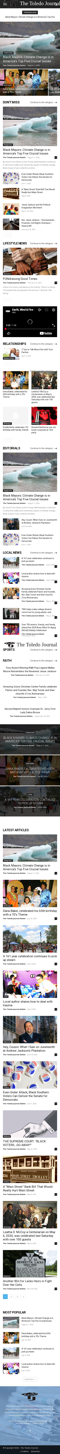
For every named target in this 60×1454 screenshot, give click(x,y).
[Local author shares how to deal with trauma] (11, 578)
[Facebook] (30, 1431)
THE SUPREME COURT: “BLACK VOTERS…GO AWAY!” (24, 1143)
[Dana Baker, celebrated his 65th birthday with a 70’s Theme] (24, 82)
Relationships (9, 358)
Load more (29, 1379)
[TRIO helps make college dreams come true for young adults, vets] (11, 613)
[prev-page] (5, 235)
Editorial (7, 1042)
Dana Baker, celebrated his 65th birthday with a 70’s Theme (15, 394)
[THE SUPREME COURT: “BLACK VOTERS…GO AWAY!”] (30, 1124)
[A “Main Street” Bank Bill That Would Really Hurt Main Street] (11, 193)
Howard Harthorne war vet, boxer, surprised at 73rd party (43, 430)
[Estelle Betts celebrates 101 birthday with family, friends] (16, 416)
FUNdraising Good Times (20, 279)
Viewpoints (8, 53)
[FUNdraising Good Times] (30, 261)
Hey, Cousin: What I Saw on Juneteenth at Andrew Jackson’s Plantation (29, 1048)
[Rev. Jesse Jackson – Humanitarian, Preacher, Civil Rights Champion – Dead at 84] (11, 224)
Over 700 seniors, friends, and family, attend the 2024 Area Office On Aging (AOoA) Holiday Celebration (39, 627)
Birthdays (8, 85)
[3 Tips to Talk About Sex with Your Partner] (11, 354)
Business (7, 274)
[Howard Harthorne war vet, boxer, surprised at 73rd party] (44, 416)
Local (54, 85)
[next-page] (9, 235)
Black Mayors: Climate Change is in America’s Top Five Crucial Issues (26, 151)
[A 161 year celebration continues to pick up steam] (11, 562)
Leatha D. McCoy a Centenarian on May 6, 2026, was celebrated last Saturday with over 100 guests (43, 397)
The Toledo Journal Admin (14, 157)
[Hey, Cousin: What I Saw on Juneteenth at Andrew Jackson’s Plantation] (11, 524)
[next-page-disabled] (9, 300)
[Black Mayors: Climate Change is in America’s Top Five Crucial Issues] (30, 45)
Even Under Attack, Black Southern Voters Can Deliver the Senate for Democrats (37, 177)
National (7, 1276)
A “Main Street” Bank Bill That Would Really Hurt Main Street (28, 1188)
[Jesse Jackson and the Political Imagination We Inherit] (11, 209)
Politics (6, 1087)
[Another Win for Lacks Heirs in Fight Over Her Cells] (30, 1263)
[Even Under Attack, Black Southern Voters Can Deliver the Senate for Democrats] (11, 178)
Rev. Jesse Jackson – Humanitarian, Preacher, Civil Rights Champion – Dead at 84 (38, 223)
